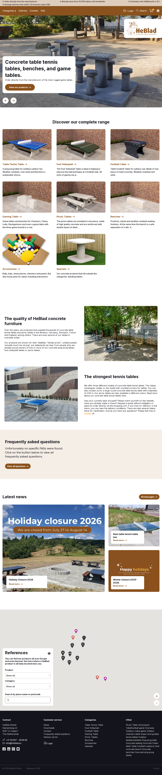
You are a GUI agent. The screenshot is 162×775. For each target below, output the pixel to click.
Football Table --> (120, 164)
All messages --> (149, 497)
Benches (89, 740)
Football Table (91, 731)
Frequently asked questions (57, 734)
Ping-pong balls (149, 740)
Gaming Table (91, 734)
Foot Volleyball (92, 728)
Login (50, 743)
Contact (34, 10)
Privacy (156, 768)
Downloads (49, 728)
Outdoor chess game (136, 731)
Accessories (90, 743)
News (46, 725)
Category (10, 681)
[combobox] (28, 675)
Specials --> (63, 269)
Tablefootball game (135, 728)
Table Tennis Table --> (15, 164)
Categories (8, 10)
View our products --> (20, 87)
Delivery (23, 10)
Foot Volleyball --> (66, 164)
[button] (70, 653)
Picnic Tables (91, 737)
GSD (38, 768)
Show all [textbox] (10, 675)
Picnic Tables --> (66, 216)
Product (9, 670)
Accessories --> (11, 269)
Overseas (149, 728)
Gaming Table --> (12, 216)
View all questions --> (18, 466)
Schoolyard (143, 725)
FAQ (43, 10)
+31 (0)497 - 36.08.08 (16, 740)
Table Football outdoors (142, 746)
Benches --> (117, 216)
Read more (16, 584)
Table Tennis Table (94, 725)
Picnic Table (132, 725)
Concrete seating (134, 743)
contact (87, 413)
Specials (89, 746)
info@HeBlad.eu (13, 743)
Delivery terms (51, 737)
